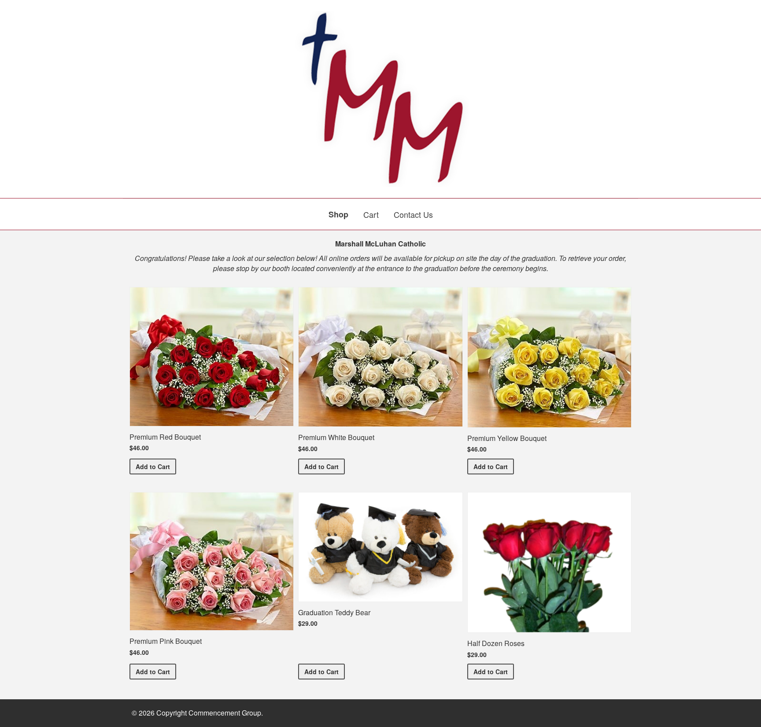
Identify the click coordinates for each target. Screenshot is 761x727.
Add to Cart (156, 466)
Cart (371, 214)
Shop (338, 214)
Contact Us (413, 214)
